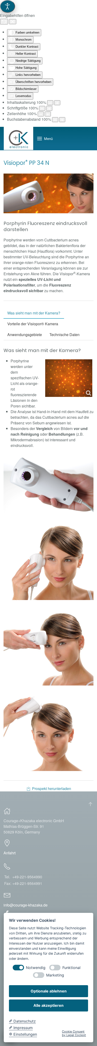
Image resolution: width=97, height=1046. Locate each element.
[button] (45, 138)
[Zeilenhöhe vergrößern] (48, 114)
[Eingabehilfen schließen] (12, 21)
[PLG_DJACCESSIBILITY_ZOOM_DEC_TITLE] (50, 102)
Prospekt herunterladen (51, 788)
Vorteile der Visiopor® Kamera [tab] (32, 323)
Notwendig (35, 967)
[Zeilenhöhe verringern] (41, 114)
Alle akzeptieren (48, 1005)
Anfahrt (10, 853)
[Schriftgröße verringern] (42, 108)
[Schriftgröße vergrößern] (49, 108)
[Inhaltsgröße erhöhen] (57, 102)
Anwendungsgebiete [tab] (24, 334)
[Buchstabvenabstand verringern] (55, 119)
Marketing (55, 975)
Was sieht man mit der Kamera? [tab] (33, 313)
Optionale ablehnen (49, 991)
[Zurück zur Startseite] (19, 138)
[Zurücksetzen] (4, 21)
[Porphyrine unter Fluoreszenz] (68, 378)
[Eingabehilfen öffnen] (7, 6)
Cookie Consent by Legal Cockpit (74, 1033)
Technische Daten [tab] (64, 334)
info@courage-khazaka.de (26, 905)
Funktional (71, 967)
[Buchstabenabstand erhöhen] (62, 119)
